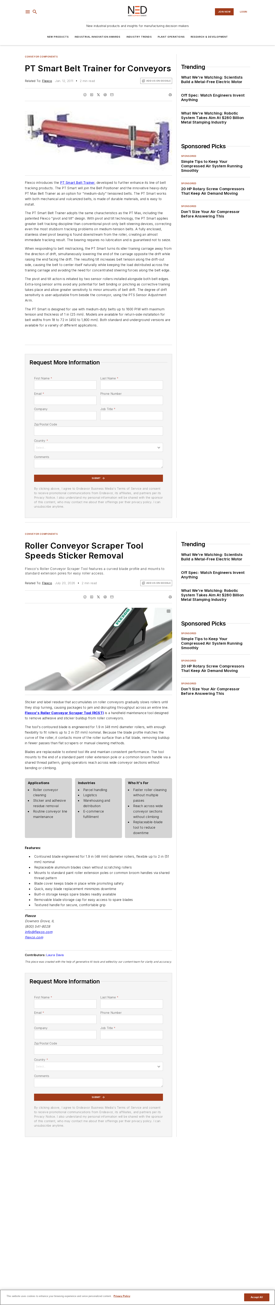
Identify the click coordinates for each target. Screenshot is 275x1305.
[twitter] (98, 95)
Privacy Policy (122, 1296)
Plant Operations (171, 36)
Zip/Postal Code (45, 424)
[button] (27, 12)
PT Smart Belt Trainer (77, 183)
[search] (35, 12)
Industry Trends (139, 36)
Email (39, 394)
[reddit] (105, 95)
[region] (137, 1297)
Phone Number (111, 394)
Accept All (257, 1297)
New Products (58, 36)
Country (41, 440)
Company (41, 409)
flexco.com (34, 937)
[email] (112, 95)
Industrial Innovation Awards (97, 36)
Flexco (47, 81)
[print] (170, 95)
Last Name (109, 378)
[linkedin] (92, 95)
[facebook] (85, 95)
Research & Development (209, 36)
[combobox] (98, 447)
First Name (43, 378)
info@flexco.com (38, 932)
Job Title (107, 409)
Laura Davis (55, 955)
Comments (41, 457)
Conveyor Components (41, 56)
